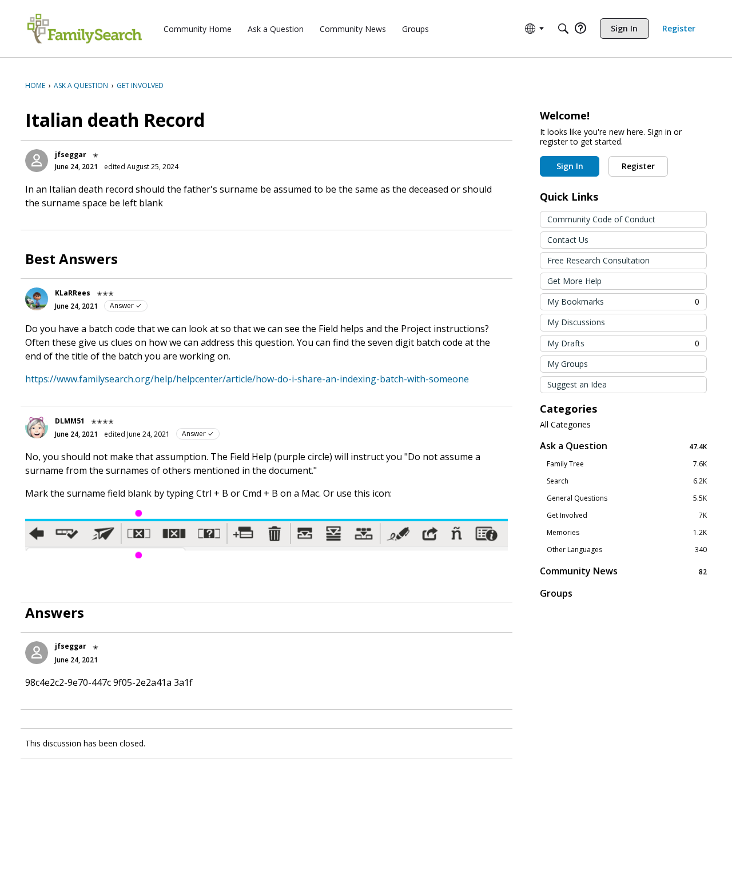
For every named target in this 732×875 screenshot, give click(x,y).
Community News (623, 571)
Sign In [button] (569, 166)
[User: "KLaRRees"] (36, 298)
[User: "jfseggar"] (36, 160)
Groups (556, 593)
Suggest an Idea (577, 384)
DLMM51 (70, 421)
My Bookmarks (623, 301)
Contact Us (567, 239)
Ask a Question (623, 446)
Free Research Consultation (598, 260)
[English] (84, 28)
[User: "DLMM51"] (36, 426)
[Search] (563, 28)
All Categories (565, 424)
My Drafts (623, 343)
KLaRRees (72, 293)
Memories (627, 533)
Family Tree (627, 464)
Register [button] (638, 166)
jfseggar (70, 154)
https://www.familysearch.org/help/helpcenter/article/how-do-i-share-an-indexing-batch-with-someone (247, 379)
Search (627, 481)
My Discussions (576, 322)
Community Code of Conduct (601, 219)
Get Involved (627, 515)
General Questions (627, 498)
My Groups (567, 363)
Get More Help (574, 280)
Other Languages (627, 550)
